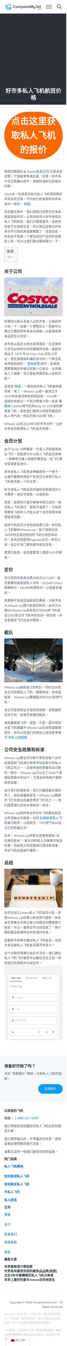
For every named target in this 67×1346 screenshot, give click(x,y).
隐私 (7, 1252)
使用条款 (10, 1242)
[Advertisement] (33, 48)
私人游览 (10, 1200)
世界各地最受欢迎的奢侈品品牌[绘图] (30, 1271)
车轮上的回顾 (17, 737)
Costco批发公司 (38, 171)
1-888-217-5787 (27, 1118)
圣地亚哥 (33, 364)
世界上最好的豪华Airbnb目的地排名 (29, 1280)
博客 (7, 1215)
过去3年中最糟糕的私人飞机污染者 (29, 1275)
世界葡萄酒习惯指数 (18, 1267)
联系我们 (10, 1234)
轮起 (27, 204)
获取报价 (50, 1089)
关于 (7, 1224)
